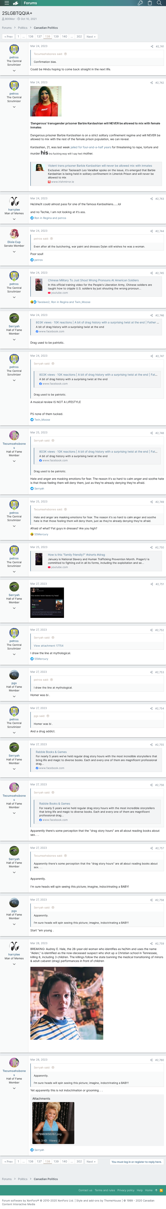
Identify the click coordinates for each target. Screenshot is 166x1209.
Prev (10, 36)
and (50, 218)
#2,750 (159, 547)
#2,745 (159, 273)
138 (47, 36)
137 (39, 36)
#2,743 (159, 198)
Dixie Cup (14, 242)
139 (56, 36)
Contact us (85, 1190)
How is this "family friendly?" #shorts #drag (76, 554)
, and (63, 302)
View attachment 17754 (48, 645)
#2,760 (159, 1060)
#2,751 (160, 584)
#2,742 (159, 82)
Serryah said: (42, 363)
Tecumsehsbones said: (48, 53)
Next (90, 36)
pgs (14, 683)
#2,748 (159, 433)
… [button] (23, 36)
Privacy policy (125, 1190)
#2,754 (159, 708)
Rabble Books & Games (51, 752)
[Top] (156, 1190)
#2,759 (159, 943)
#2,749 (159, 501)
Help (140, 1190)
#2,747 (160, 356)
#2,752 (159, 630)
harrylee (14, 209)
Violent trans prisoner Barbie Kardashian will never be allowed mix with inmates (100, 165)
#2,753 (159, 672)
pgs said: (39, 716)
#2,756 (159, 785)
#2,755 (159, 744)
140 (64, 36)
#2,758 (159, 900)
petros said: (41, 238)
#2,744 (159, 231)
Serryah (14, 326)
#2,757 (159, 848)
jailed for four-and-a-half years (91, 147)
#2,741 (160, 46)
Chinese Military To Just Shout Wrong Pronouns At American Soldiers (93, 280)
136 (30, 36)
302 (79, 36)
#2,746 (159, 315)
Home (149, 1190)
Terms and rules (105, 1190)
